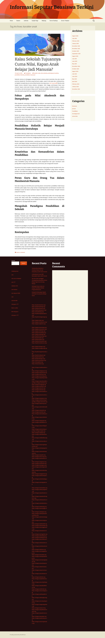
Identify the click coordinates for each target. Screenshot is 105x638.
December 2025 (76, 46)
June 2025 (74, 61)
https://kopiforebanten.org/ (39, 305)
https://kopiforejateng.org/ (38, 306)
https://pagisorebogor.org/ (38, 346)
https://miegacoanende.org (40, 383)
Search (13, 260)
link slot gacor (14, 311)
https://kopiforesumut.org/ (38, 308)
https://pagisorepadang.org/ (39, 332)
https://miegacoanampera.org (39, 398)
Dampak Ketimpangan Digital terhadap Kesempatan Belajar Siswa (39, 293)
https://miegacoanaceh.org (38, 388)
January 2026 (75, 43)
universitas (75, 116)
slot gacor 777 (14, 304)
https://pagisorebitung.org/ (39, 331)
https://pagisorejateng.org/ (39, 334)
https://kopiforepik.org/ (38, 337)
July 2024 (74, 74)
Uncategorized (75, 113)
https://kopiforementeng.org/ (39, 336)
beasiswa (74, 106)
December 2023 (76, 89)
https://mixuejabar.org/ (37, 362)
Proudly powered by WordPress (18, 634)
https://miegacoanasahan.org (39, 554)
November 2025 (76, 48)
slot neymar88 (53, 83)
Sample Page (35, 20)
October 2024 (75, 69)
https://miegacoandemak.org (39, 589)
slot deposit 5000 (15, 293)
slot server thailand (16, 278)
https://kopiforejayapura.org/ (39, 310)
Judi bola (26, 20)
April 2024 (74, 81)
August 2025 (75, 56)
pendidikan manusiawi (30, 75)
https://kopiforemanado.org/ (39, 360)
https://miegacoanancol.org (39, 608)
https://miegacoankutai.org (38, 577)
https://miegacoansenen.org (40, 401)
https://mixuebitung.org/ (38, 311)
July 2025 (74, 58)
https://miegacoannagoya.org (39, 465)
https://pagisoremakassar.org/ (39, 322)
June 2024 (74, 76)
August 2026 (75, 36)
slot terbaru (14, 289)
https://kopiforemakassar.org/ (39, 343)
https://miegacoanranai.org (38, 389)
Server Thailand (65, 20)
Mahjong (44, 20)
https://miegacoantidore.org (39, 386)
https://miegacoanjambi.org (39, 455)
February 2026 (75, 41)
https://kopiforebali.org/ (38, 357)
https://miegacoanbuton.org (39, 549)
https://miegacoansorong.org (39, 456)
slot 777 (13, 282)
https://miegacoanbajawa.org (39, 511)
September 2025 (76, 53)
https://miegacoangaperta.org (39, 473)
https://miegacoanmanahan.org (39, 487)
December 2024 (76, 66)
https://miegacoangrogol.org (39, 420)
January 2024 (75, 86)
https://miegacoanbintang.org (39, 506)
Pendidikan (28, 73)
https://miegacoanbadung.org (39, 536)
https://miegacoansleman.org (39, 463)
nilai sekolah (44, 73)
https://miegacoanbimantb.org (39, 524)
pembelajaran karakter (53, 73)
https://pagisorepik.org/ (38, 320)
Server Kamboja (54, 20)
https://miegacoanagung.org (39, 384)
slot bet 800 (14, 300)
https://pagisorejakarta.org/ (39, 323)
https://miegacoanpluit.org (38, 432)
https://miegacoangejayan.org (39, 371)
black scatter (14, 308)
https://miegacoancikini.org (38, 412)
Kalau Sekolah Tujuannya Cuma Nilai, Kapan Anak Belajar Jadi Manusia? (38, 64)
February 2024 (75, 84)
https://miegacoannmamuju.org (39, 525)
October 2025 (75, 51)
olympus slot (14, 286)
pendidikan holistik (19, 75)
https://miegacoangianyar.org (39, 461)
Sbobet (18, 20)
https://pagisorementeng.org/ (39, 327)
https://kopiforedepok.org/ (38, 355)
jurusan (74, 108)
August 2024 (75, 71)
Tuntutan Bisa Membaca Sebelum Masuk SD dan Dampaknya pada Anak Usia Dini (39, 270)
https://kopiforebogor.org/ (38, 358)
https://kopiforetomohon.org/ (39, 341)
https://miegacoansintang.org (39, 376)
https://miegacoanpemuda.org (39, 372)
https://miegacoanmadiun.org (39, 616)
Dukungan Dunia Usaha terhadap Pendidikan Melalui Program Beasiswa (38, 287)
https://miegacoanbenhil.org (39, 410)
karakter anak (37, 73)
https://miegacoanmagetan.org (39, 534)
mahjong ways (14, 271)
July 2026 (74, 38)
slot (12, 275)
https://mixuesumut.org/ (38, 363)
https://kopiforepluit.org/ (38, 339)
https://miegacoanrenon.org (39, 374)
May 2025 (74, 63)
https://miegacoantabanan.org (39, 537)
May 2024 (74, 79)
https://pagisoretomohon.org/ (39, 329)
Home (11, 20)
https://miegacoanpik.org (39, 431)
